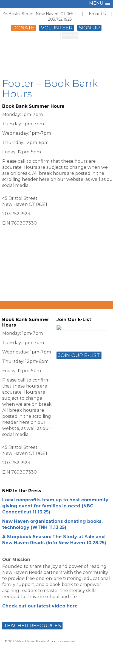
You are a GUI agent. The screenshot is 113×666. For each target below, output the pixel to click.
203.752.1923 (60, 19)
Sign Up (89, 28)
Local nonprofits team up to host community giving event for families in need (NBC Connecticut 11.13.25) (55, 506)
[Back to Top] (103, 656)
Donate (23, 28)
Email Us (97, 13)
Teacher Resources (32, 626)
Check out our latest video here (40, 606)
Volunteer (56, 28)
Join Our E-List (79, 355)
